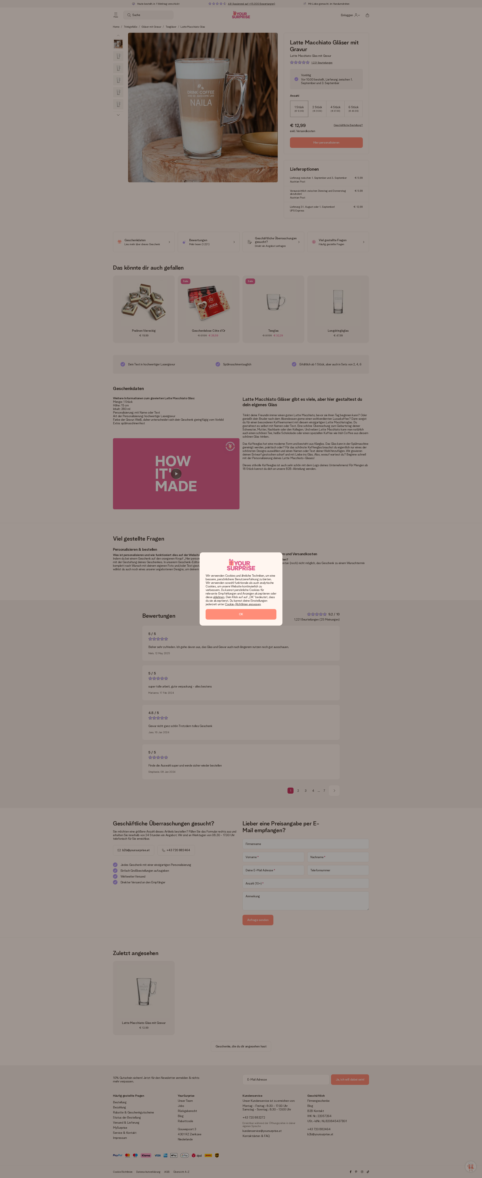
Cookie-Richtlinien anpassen (243, 604)
